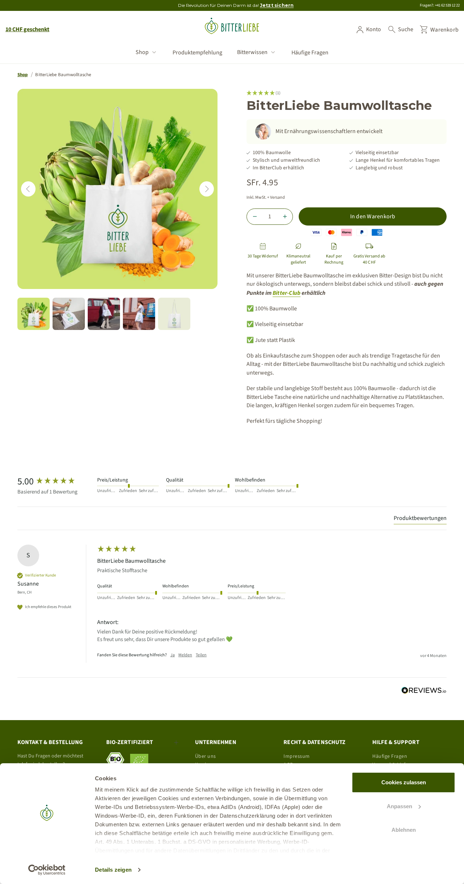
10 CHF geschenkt (27, 29)
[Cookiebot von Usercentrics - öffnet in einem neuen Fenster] (47, 869)
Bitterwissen (252, 52)
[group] (55, 481)
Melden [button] (185, 655)
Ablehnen (404, 830)
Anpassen (399, 806)
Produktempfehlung (197, 53)
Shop (142, 52)
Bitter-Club (287, 293)
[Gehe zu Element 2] (69, 314)
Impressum (296, 756)
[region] (117, 189)
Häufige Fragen (309, 53)
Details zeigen (113, 870)
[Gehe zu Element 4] (139, 314)
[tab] (420, 519)
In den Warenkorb (372, 216)
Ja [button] (172, 655)
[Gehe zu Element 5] (174, 314)
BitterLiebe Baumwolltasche (63, 74)
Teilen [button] (201, 655)
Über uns (205, 756)
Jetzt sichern (277, 5)
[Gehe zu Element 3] (104, 314)
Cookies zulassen (403, 782)
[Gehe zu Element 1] (33, 314)
